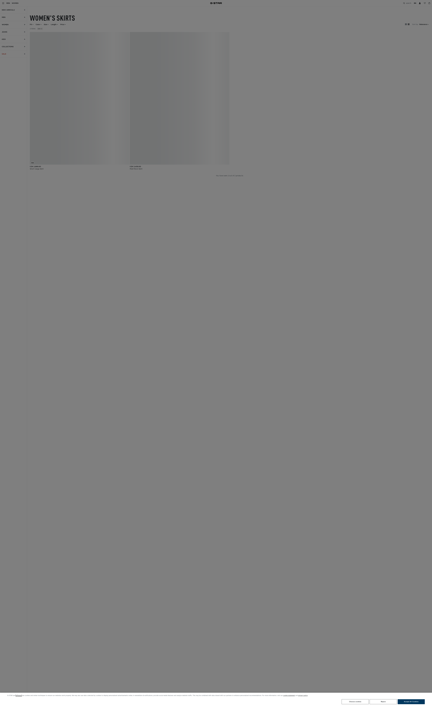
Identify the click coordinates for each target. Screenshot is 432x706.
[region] (216, 699)
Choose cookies (355, 702)
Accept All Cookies (411, 702)
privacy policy (303, 695)
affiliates (19, 695)
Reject (383, 702)
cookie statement (289, 695)
